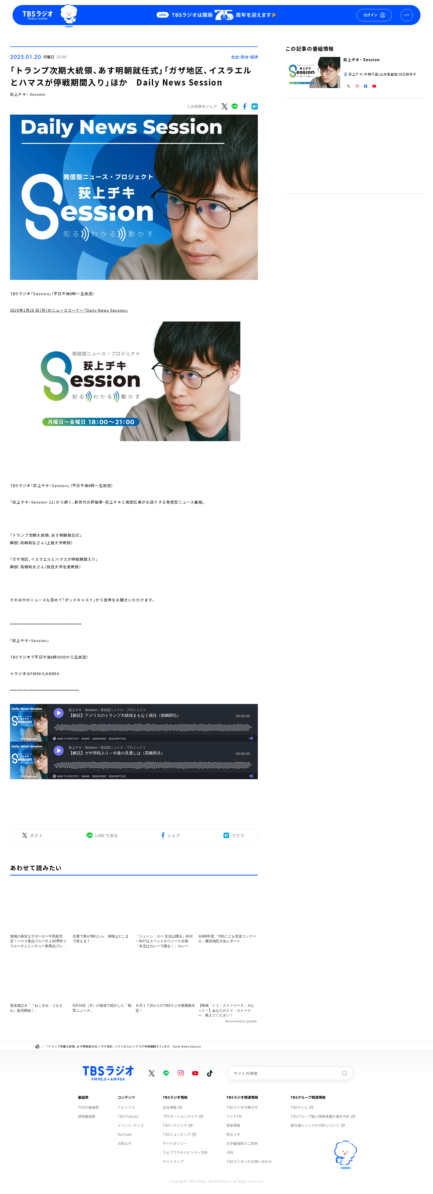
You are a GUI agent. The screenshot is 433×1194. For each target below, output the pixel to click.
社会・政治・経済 (244, 56)
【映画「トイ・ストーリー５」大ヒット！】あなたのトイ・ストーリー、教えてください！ (226, 1010)
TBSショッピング (177, 1134)
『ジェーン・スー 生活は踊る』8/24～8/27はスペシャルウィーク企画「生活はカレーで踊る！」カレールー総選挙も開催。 (164, 941)
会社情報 (170, 1107)
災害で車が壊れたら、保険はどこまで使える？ (101, 938)
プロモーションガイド (180, 1116)
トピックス (126, 1107)
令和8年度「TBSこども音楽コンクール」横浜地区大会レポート (227, 938)
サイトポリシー (175, 1143)
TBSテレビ (299, 1107)
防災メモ (233, 1134)
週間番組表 (86, 1116)
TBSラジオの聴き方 (242, 1107)
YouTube (125, 1134)
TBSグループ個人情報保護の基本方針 (320, 1116)
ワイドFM (234, 1116)
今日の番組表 (88, 1107)
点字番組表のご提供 (242, 1143)
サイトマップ (173, 1161)
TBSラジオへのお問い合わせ (249, 1161)
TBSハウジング (175, 1125)
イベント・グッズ (131, 1125)
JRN (229, 1152)
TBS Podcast (128, 1116)
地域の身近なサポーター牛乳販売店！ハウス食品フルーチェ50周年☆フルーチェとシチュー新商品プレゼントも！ (38, 941)
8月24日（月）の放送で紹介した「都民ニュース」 (102, 1007)
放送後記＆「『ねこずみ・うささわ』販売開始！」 (36, 1007)
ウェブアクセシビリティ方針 (185, 1152)
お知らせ (125, 1143)
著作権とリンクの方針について (315, 1125)
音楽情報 (233, 1125)
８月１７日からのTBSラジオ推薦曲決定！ (165, 1007)
